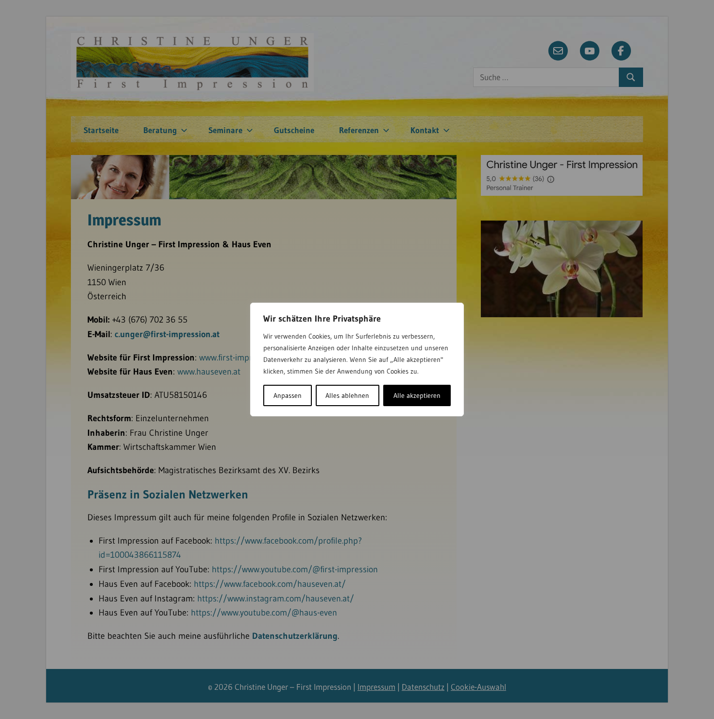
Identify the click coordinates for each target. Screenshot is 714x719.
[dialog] (357, 359)
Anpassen (287, 395)
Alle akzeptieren (417, 395)
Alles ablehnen (347, 395)
